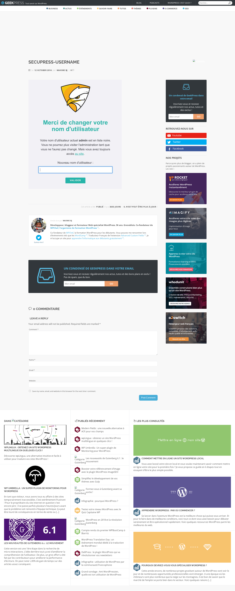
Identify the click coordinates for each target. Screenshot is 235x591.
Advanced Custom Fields (132, 235)
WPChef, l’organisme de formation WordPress (73, 228)
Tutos (122, 8)
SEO (186, 8)
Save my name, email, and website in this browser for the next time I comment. (64, 391)
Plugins (152, 8)
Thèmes (137, 8)
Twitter (176, 141)
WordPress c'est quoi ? (179, 3)
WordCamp (80, 235)
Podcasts (154, 3)
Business (53, 8)
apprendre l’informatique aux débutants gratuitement (97, 238)
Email (32, 370)
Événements (85, 8)
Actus (68, 8)
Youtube (177, 135)
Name (32, 360)
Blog (138, 3)
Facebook (178, 148)
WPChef (69, 232)
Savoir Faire (105, 8)
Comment (33, 329)
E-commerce (170, 8)
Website (32, 380)
